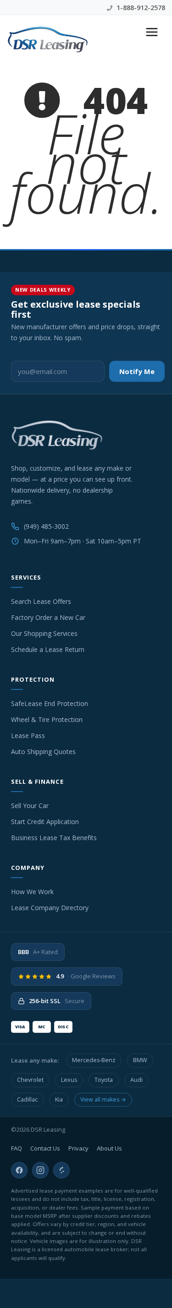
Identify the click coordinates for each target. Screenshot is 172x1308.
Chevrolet (30, 1080)
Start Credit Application (45, 821)
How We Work (32, 891)
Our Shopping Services (44, 633)
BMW (140, 1060)
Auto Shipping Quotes (43, 751)
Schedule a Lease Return (47, 649)
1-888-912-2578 (140, 7)
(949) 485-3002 (46, 526)
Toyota (103, 1080)
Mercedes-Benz (94, 1060)
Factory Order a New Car (48, 617)
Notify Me (137, 371)
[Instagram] (40, 1170)
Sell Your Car (30, 805)
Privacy (78, 1148)
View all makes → (103, 1099)
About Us (109, 1148)
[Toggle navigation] (152, 32)
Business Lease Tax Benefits (54, 837)
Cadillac (27, 1099)
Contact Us (45, 1148)
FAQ (16, 1148)
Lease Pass (28, 735)
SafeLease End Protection (49, 703)
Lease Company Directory (50, 907)
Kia (59, 1099)
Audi (136, 1080)
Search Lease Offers (41, 601)
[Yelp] (61, 1170)
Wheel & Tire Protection (47, 719)
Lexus (69, 1080)
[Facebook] (19, 1170)
